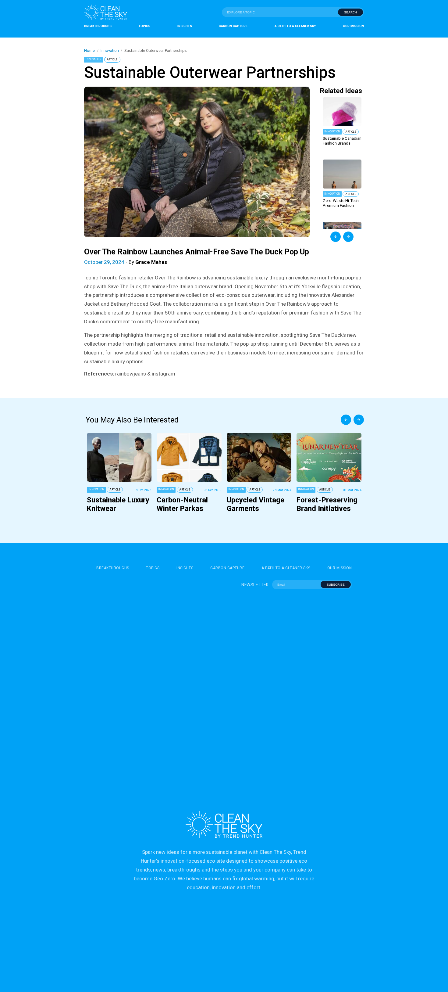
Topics (144, 26)
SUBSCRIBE (336, 584)
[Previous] (346, 420)
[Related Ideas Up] (348, 237)
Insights (184, 26)
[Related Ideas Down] (335, 237)
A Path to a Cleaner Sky (295, 26)
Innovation (110, 50)
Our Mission (353, 26)
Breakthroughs (98, 26)
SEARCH (350, 12)
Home (89, 50)
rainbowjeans (130, 374)
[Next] (359, 420)
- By (125, 262)
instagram (163, 374)
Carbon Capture (233, 26)
